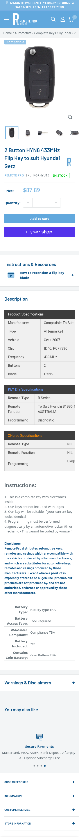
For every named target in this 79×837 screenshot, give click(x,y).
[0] (71, 19)
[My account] (63, 19)
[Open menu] (6, 19)
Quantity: (12, 203)
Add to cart (39, 218)
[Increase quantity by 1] (56, 202)
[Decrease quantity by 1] (27, 202)
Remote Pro (14, 175)
